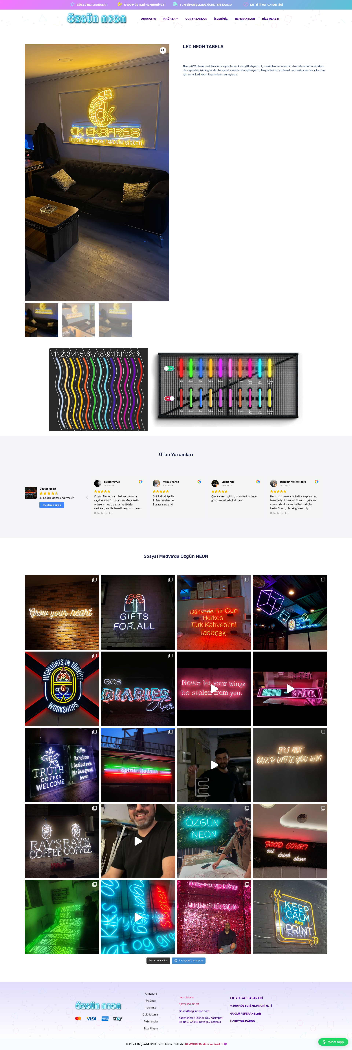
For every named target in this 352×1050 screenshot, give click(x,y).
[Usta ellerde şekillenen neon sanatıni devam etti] (214, 765)
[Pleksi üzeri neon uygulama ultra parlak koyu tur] (214, 612)
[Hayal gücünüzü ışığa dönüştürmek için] (290, 689)
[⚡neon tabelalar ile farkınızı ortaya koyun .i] (138, 689)
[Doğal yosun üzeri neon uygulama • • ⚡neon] (62, 765)
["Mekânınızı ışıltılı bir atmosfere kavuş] (214, 689)
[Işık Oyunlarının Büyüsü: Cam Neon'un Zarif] (214, 841)
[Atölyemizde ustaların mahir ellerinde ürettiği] (138, 841)
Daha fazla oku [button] (162, 513)
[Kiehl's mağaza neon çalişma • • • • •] (138, 612)
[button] (333, 1042)
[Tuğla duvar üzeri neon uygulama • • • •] (62, 612)
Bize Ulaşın (151, 1028)
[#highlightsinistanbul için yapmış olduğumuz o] (62, 689)
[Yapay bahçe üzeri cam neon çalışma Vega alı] (290, 841)
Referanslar (151, 1021)
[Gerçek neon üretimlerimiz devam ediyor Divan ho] (62, 917)
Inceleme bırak (52, 505)
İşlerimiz (151, 1007)
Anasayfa (151, 993)
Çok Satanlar (151, 1014)
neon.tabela (186, 997)
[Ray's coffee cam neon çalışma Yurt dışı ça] (62, 841)
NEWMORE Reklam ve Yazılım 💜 (206, 1044)
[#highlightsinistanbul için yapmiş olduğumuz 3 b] (290, 612)
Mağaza (151, 1000)
